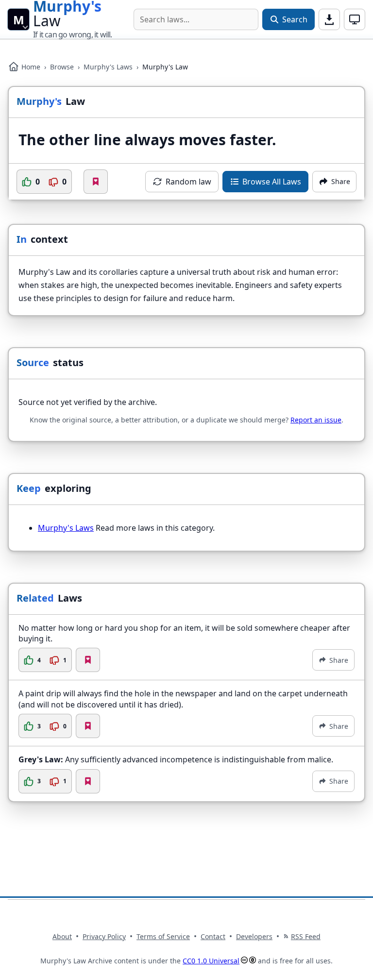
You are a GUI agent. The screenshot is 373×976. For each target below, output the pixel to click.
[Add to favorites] (95, 181)
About (62, 936)
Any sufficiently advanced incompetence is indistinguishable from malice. (175, 759)
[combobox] (196, 19)
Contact (213, 936)
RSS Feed (306, 936)
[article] (186, 648)
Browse (62, 66)
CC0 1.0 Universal (211, 960)
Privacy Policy (104, 936)
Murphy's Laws (108, 66)
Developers (254, 936)
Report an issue (315, 419)
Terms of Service (163, 936)
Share (338, 660)
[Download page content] (329, 19)
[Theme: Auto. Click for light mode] (354, 19)
